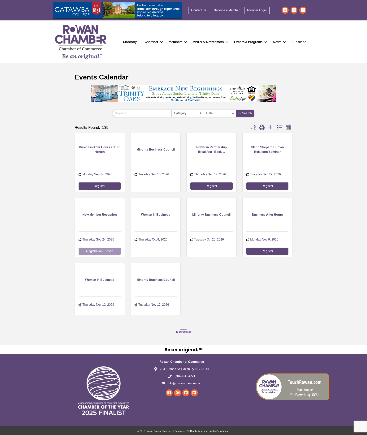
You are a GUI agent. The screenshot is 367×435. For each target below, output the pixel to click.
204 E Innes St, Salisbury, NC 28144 (184, 369)
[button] (253, 127)
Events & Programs (248, 42)
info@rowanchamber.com (185, 383)
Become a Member (227, 10)
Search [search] (247, 113)
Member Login (257, 10)
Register (99, 186)
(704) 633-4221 (185, 376)
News (277, 42)
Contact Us (198, 10)
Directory (130, 42)
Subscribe (299, 42)
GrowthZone (222, 431)
